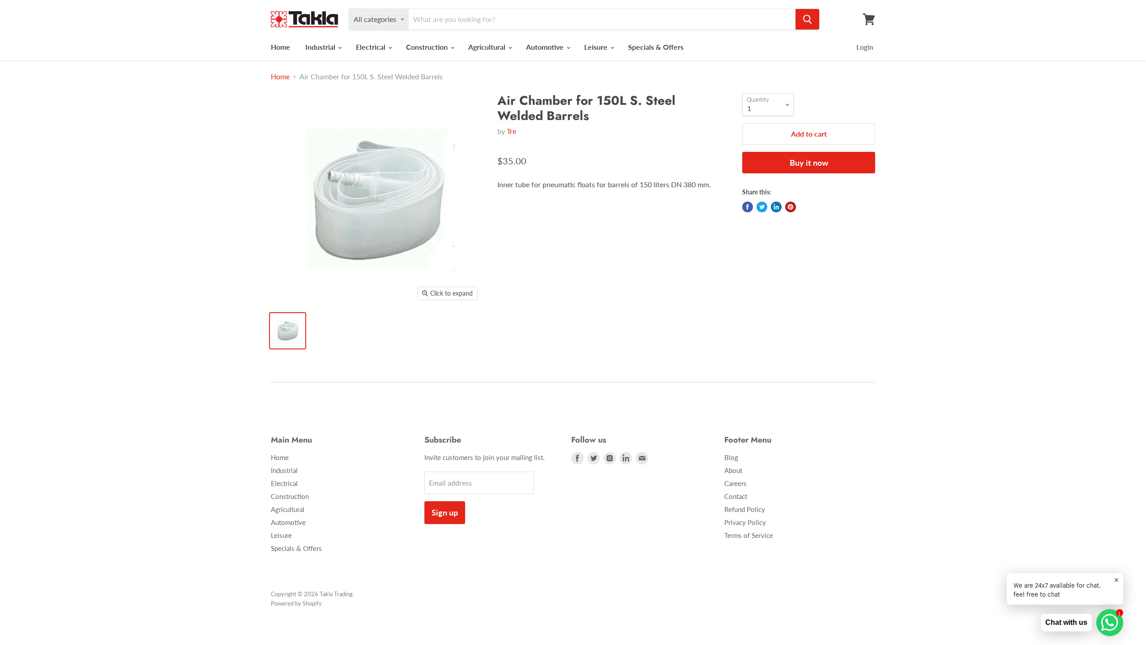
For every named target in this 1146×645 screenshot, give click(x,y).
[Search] (807, 19)
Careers (735, 483)
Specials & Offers (656, 47)
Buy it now (809, 163)
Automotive (545, 47)
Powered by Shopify (296, 603)
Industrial (321, 47)
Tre (511, 131)
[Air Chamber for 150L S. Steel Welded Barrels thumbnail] (287, 330)
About (733, 470)
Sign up (445, 512)
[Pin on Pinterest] (790, 207)
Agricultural (487, 47)
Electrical (371, 47)
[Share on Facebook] (747, 207)
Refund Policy (744, 509)
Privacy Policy (745, 522)
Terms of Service (748, 535)
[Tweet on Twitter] (762, 207)
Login (864, 47)
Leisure (596, 47)
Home (280, 47)
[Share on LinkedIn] (776, 207)
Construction (427, 47)
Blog (731, 457)
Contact (735, 496)
